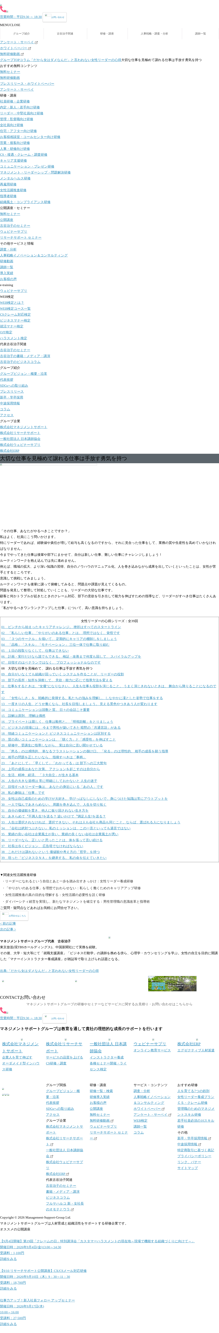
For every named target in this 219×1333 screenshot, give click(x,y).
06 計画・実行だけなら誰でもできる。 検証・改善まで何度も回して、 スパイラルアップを (71, 656)
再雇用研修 (8, 184)
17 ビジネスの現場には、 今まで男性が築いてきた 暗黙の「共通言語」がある (61, 727)
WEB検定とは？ (12, 302)
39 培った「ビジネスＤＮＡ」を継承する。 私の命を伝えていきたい (54, 858)
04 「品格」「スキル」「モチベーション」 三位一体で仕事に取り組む (55, 644)
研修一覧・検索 (101, 1091)
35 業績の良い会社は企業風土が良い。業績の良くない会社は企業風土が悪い (60, 834)
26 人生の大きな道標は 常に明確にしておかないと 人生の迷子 (49, 781)
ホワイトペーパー (14, 48)
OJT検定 (6, 332)
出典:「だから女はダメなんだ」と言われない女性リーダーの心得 (49, 971)
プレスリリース (12, 391)
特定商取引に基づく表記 (195, 1150)
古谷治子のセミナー (15, 225)
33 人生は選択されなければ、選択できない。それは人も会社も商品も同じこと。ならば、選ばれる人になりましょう (90, 822)
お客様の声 (8, 279)
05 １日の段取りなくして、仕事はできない (35, 650)
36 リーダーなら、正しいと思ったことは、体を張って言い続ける (52, 840)
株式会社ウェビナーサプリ (20, 445)
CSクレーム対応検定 (15, 314)
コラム (5, 409)
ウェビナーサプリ (13, 231)
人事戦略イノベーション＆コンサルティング (34, 255)
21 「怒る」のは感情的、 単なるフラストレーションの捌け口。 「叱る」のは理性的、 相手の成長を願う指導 (84, 751)
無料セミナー (10, 72)
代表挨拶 (6, 379)
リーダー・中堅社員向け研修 (21, 113)
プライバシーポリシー (194, 1156)
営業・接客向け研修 (15, 143)
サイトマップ (187, 1168)
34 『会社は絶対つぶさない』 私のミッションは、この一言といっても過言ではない (66, 828)
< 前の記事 (8, 923)
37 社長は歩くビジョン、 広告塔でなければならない (42, 846)
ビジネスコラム (58, 1197)
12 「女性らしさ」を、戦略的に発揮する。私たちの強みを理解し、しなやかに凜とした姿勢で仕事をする (82, 698)
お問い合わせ (57, 17)
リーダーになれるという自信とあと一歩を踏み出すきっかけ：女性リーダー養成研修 (69, 881)
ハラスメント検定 (13, 338)
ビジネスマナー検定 (15, 320)
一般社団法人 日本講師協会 (20, 439)
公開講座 (6, 220)
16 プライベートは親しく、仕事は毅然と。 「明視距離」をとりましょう (57, 721)
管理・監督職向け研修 (16, 119)
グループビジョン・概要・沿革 (23, 373)
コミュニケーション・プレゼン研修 (27, 166)
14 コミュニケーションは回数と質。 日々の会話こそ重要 (45, 710)
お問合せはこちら (17, 916)
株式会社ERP (9, 450)
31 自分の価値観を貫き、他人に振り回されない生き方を (45, 810)
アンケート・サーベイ (17, 42)
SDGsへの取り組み (14, 385)
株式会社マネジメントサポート (23, 427)
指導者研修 (8, 196)
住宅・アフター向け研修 (18, 131)
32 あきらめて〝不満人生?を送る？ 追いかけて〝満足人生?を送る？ (53, 816)
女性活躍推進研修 (13, 190)
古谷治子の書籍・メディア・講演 (25, 356)
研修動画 (6, 261)
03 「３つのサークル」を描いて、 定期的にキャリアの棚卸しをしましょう (59, 639)
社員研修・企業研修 (15, 101)
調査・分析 (8, 249)
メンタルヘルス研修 (15, 178)
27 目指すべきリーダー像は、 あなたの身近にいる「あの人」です (52, 787)
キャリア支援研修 (13, 160)
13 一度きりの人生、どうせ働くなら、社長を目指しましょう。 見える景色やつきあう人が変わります (79, 704)
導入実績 (6, 273)
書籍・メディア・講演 (63, 1191)
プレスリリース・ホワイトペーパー (27, 83)
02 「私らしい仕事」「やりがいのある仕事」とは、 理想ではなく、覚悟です (60, 633)
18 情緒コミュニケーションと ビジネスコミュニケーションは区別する (56, 733)
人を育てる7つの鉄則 (193, 1091)
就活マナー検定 (11, 326)
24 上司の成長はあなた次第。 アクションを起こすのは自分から (50, 769)
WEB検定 (140, 1120)
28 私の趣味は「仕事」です (23, 792)
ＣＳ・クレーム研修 (192, 1103)
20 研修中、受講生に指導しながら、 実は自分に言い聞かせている (52, 745)
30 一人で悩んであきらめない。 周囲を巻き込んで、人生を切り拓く (54, 804)
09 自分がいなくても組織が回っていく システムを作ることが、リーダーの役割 (62, 674)
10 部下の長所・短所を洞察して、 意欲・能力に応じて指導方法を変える (56, 680)
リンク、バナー (189, 1162)
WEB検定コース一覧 (15, 308)
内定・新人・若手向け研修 (20, 107)
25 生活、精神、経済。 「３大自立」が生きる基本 (40, 775)
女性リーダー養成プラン (195, 1097)
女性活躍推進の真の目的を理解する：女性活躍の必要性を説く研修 (55, 895)
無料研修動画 (10, 54)
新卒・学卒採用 (11, 397)
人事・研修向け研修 (15, 149)
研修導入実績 (100, 1097)
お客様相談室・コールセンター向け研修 (30, 137)
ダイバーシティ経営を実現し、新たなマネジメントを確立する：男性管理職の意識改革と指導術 (77, 901)
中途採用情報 (10, 403)
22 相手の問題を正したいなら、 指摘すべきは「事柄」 (43, 757)
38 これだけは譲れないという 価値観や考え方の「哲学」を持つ (50, 852)
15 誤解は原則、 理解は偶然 (23, 716)
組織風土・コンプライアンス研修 (25, 202)
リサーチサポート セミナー (21, 237)
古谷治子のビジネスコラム (20, 362)
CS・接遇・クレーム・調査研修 (23, 154)
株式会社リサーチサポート (20, 433)
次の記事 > (8, 929)
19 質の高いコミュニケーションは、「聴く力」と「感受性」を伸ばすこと (58, 739)
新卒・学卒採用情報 (192, 1138)
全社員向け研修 (11, 125)
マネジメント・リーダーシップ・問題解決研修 (35, 172)
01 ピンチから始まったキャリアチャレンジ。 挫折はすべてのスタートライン (61, 627)
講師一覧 (200, 33)
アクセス (7, 415)
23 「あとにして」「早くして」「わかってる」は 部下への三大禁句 (54, 763)
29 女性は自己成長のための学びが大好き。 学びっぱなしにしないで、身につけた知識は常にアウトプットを (84, 798)
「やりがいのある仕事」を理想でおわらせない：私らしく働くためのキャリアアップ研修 (73, 888)
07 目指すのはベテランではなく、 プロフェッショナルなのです (51, 662)
